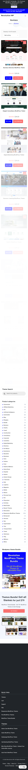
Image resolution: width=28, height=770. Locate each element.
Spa (5, 521)
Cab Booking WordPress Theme (9, 742)
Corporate (6, 438)
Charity (6, 428)
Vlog (5, 536)
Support (3, 704)
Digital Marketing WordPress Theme (14, 154)
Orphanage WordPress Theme (9, 737)
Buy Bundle (14, 611)
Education (6, 454)
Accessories (7, 404)
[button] (25, 15)
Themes (3, 697)
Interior (6, 474)
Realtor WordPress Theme (14, 241)
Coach (5, 430)
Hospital (6, 472)
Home (10, 23)
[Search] (4, 393)
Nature (5, 492)
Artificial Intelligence (9, 412)
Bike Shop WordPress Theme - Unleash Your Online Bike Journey (12, 747)
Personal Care (7, 495)
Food (5, 464)
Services (6, 518)
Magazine (6, 487)
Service (3, 654)
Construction (7, 433)
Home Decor (7, 469)
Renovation (7, 511)
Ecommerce (7, 451)
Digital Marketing (8, 443)
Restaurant (7, 516)
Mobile (5, 490)
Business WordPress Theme (14, 370)
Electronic (6, 456)
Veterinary (6, 534)
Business (16, 23)
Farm (5, 459)
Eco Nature (6, 448)
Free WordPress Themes (7, 715)
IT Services (6, 479)
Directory (6, 446)
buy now (14, 6)
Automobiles (4, 668)
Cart (2, 701)
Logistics (6, 485)
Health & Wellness (8, 466)
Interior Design (7, 477)
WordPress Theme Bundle (8, 718)
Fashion (6, 461)
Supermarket (7, 524)
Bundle (5, 422)
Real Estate (7, 505)
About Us (13, 763)
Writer (5, 542)
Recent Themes (8, 508)
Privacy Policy (21, 763)
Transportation (8, 529)
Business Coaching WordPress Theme (14, 197)
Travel (5, 531)
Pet (5, 498)
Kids (5, 482)
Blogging (6, 420)
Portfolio (6, 503)
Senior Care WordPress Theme (9, 728)
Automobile (7, 415)
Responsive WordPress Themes (12, 513)
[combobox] (14, 394)
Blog (5, 417)
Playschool (6, 500)
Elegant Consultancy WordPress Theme (14, 111)
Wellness (6, 539)
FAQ (2, 708)
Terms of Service (9, 766)
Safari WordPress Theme (8, 733)
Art (4, 409)
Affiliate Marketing (8, 407)
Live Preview (18, 78)
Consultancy (7, 435)
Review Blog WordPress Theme (14, 327)
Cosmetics (6, 441)
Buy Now (8, 78)
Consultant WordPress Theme (14, 284)
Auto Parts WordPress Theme (9, 752)
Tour (5, 526)
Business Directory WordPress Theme (14, 68)
